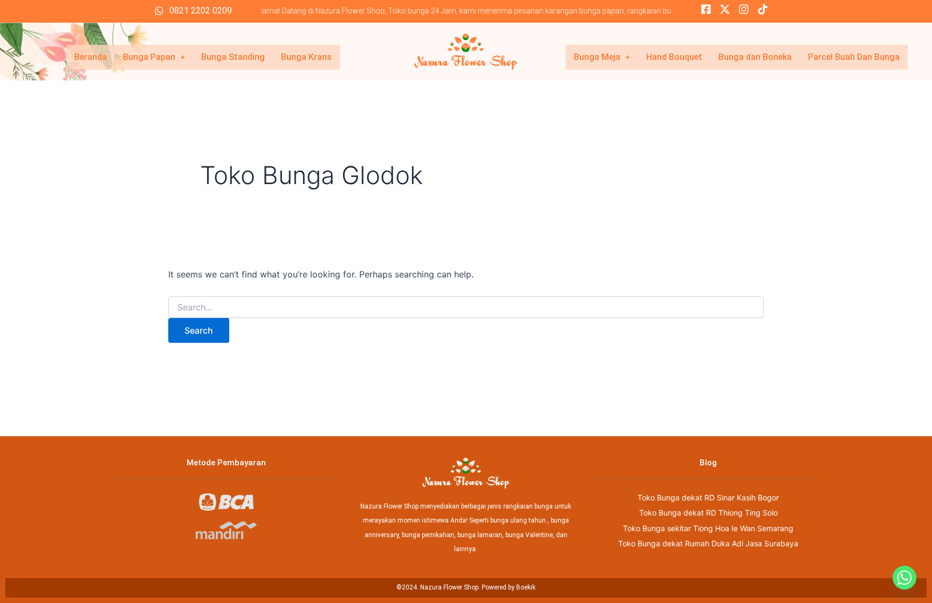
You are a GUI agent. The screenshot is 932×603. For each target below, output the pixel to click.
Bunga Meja (597, 57)
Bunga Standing (233, 57)
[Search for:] (466, 307)
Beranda (90, 57)
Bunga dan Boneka (755, 57)
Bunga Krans (306, 57)
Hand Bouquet (674, 57)
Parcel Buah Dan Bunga (854, 57)
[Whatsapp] (904, 578)
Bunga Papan (149, 57)
